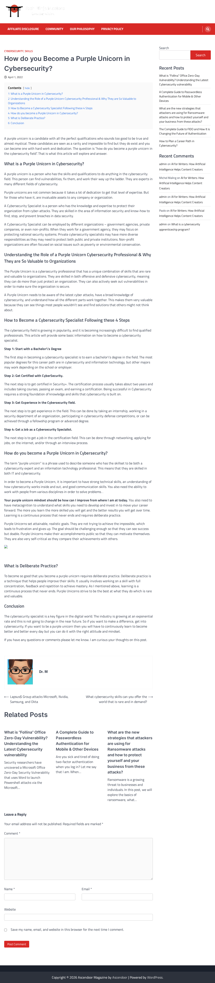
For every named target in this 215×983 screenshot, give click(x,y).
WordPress (155, 977)
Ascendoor (119, 977)
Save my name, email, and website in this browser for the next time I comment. (67, 929)
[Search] (208, 29)
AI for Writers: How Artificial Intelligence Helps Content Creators (181, 183)
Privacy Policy (112, 29)
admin (163, 164)
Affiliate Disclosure (23, 29)
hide (27, 88)
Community (54, 29)
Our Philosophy (82, 29)
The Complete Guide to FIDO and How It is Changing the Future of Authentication (184, 131)
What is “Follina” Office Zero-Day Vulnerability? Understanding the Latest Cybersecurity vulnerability (26, 743)
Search (164, 47)
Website (10, 909)
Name (9, 888)
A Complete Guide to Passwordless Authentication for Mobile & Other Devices (77, 740)
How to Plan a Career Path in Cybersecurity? (176, 143)
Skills (29, 51)
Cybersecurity (14, 51)
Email (87, 888)
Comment (12, 833)
